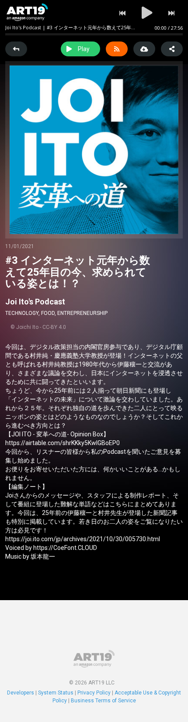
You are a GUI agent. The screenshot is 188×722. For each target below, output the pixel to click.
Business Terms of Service (103, 701)
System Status (55, 693)
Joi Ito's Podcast (35, 301)
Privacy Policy (94, 693)
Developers (20, 693)
